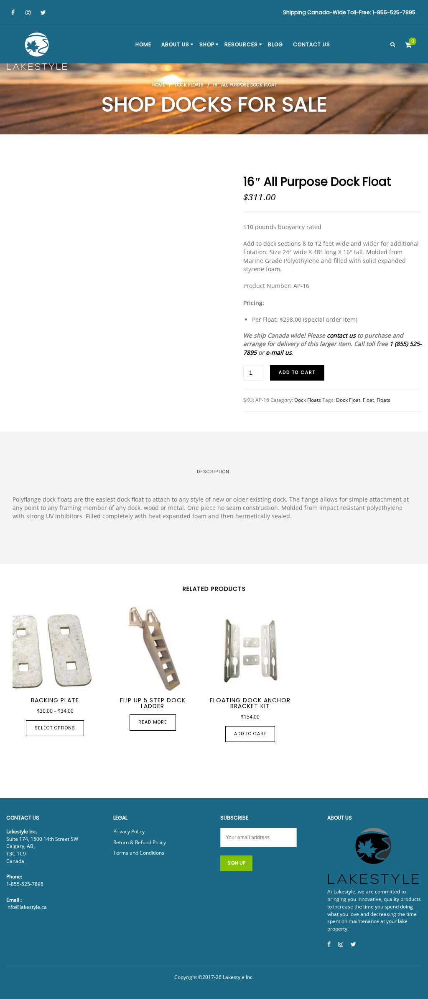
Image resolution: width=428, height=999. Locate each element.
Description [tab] (213, 472)
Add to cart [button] (250, 734)
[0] (408, 44)
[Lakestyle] (37, 53)
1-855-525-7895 (24, 884)
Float (368, 400)
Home (158, 85)
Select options (55, 728)
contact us (341, 335)
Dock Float (348, 400)
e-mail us (279, 352)
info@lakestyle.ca (26, 907)
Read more (152, 722)
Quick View (46, 681)
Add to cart (297, 372)
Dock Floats (189, 85)
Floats (383, 400)
